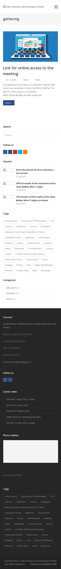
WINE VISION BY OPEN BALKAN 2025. (23, 417)
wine (29, 265)
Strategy (9, 265)
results (8, 254)
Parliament (19, 248)
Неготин (9, 270)
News (38, 79)
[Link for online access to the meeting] (30, 60)
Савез (26, 79)
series (45, 259)
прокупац (45, 270)
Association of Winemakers (34, 221)
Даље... (8, 102)
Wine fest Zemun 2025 (17, 405)
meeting (47, 243)
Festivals (10, 293)
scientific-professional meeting (29, 254)
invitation (9, 243)
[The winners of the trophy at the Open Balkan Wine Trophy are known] (8, 198)
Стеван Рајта (22, 270)
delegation (46, 226)
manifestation (33, 243)
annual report (11, 221)
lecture (20, 243)
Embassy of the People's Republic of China (24, 232)
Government (44, 237)
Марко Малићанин (44, 265)
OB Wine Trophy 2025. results (20, 399)
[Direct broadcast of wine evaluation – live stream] (8, 171)
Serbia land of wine (13, 259)
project (49, 248)
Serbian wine (32, 259)
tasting (19, 265)
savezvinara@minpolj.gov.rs (17, 361)
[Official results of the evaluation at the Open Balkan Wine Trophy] (8, 185)
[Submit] (55, 135)
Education (11, 287)
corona (33, 226)
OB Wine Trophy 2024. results (20, 422)
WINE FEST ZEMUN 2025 (17, 411)
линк (34, 270)
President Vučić (35, 248)
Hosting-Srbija (50, 564)
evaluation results (13, 237)
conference (21, 226)
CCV (52, 221)
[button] (56, 6)
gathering (29, 237)
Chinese (8, 226)
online (7, 248)
